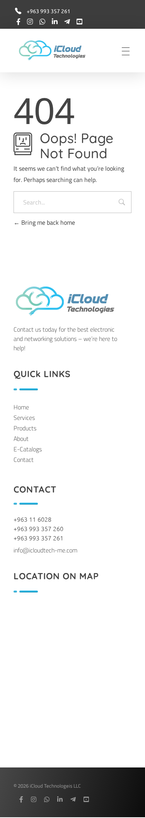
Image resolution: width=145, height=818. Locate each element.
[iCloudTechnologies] (57, 50)
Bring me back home (47, 222)
